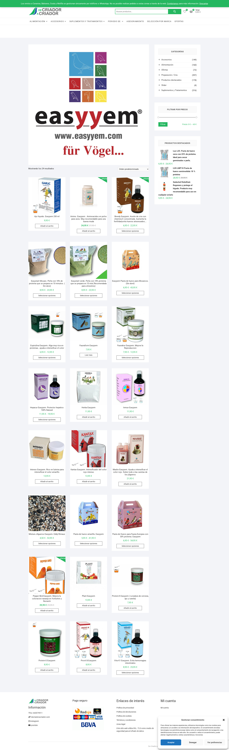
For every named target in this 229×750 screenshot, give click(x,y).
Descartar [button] (203, 3)
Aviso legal (120, 724)
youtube (34, 725)
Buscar (174, 11)
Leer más (88, 355)
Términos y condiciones (126, 720)
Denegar (193, 742)
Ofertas (179, 21)
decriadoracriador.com (40, 717)
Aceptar (171, 742)
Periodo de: (114, 21)
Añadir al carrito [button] (46, 226)
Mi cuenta (165, 708)
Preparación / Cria (169, 75)
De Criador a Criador (155, 746)
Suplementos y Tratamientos (85, 21)
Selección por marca (159, 21)
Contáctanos (172, 3)
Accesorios (57, 21)
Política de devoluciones (126, 712)
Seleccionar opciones (130, 231)
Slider (163, 85)
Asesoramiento (135, 21)
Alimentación (37, 21)
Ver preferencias (214, 742)
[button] (223, 720)
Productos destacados (171, 80)
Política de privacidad (125, 708)
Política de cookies (124, 716)
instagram (34, 721)
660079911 (38, 713)
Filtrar (163, 124)
